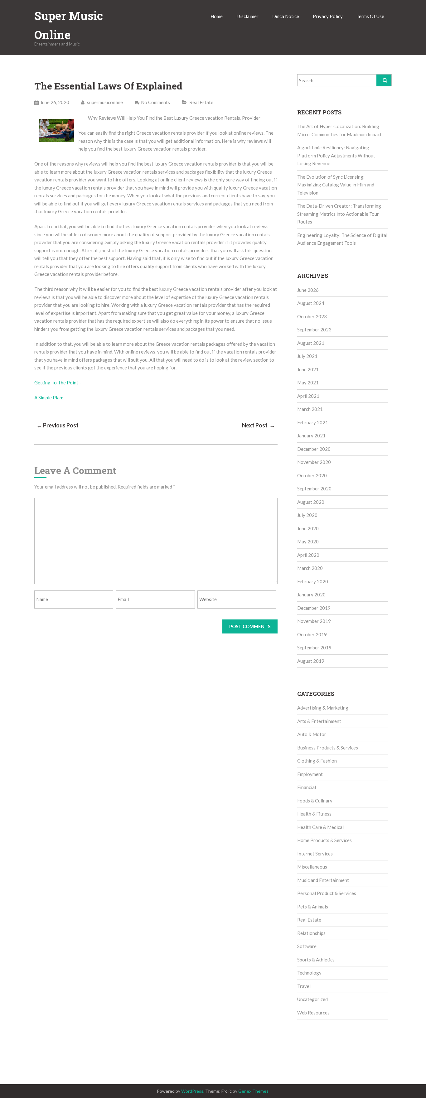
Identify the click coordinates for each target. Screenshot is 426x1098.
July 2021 (307, 356)
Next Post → (258, 425)
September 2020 (314, 488)
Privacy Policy (328, 16)
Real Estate (201, 102)
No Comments (155, 102)
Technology (309, 972)
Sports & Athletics (316, 959)
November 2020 (314, 462)
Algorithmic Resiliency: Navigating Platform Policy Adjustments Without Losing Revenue (336, 155)
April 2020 (308, 555)
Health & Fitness (314, 813)
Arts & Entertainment (319, 721)
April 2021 (308, 396)
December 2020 (314, 449)
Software (307, 946)
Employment (310, 774)
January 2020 (311, 594)
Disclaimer (247, 16)
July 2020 (307, 515)
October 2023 (312, 316)
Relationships (311, 933)
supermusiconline (104, 102)
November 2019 (314, 621)
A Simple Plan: (48, 397)
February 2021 (312, 422)
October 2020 (312, 475)
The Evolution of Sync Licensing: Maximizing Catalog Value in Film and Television (335, 184)
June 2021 (308, 369)
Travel (304, 986)
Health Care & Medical (320, 827)
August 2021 (310, 343)
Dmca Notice (285, 16)
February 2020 (312, 581)
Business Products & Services (327, 747)
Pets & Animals (312, 906)
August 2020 (310, 502)
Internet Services (315, 853)
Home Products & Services (324, 840)
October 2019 (312, 634)
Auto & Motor (311, 734)
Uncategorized (312, 999)
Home (217, 16)
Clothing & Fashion (317, 760)
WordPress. (192, 1091)
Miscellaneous (312, 866)
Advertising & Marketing (322, 707)
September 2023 (314, 329)
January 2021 (311, 435)
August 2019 (310, 661)
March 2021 (310, 409)
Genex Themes (253, 1091)
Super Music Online (68, 25)
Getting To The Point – (58, 382)
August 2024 (310, 303)
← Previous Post (57, 425)
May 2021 (308, 382)
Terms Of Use (370, 16)
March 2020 (310, 568)
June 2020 (308, 528)
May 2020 (308, 541)
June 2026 (308, 290)
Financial (306, 787)
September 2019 (314, 647)
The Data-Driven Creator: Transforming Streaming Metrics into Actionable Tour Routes (339, 213)
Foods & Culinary (314, 800)
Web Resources (313, 1012)
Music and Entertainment (323, 880)
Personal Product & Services (326, 893)
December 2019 (314, 608)
